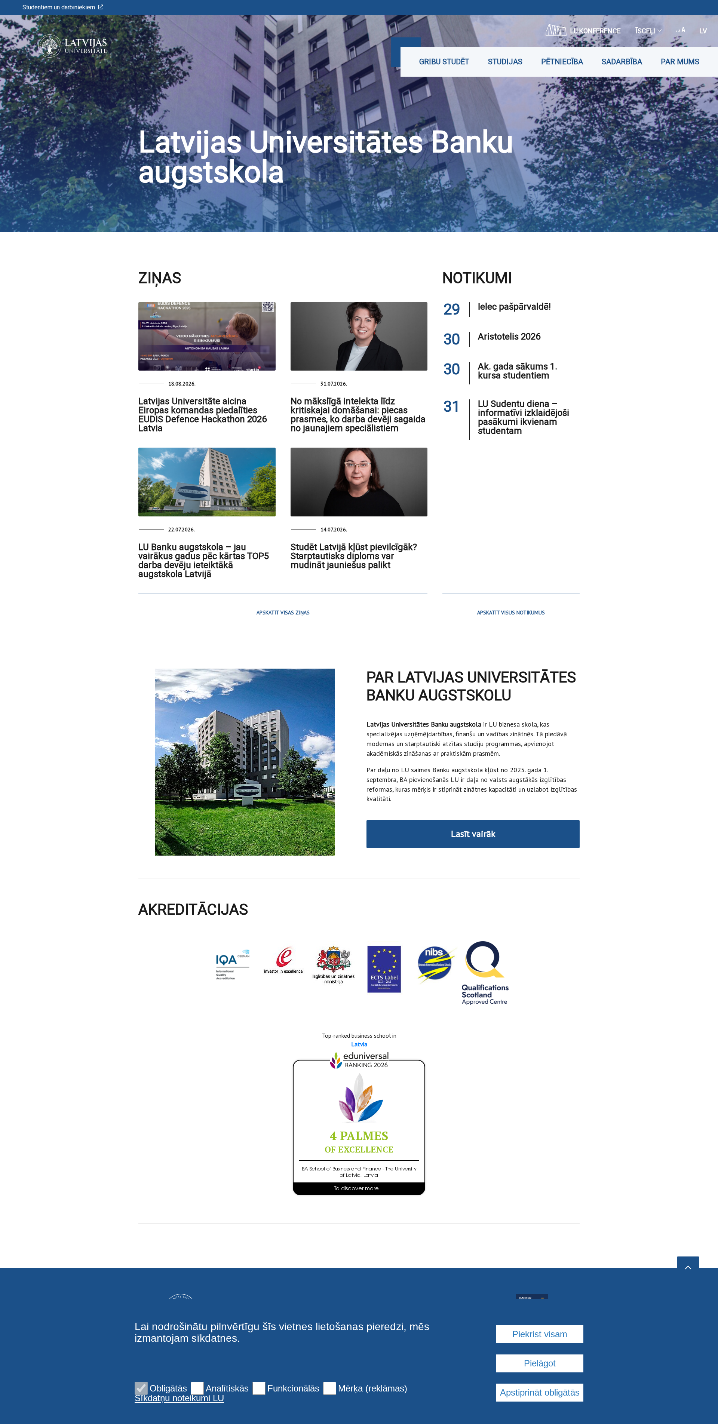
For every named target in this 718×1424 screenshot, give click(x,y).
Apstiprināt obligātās (540, 1392)
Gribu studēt (444, 61)
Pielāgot (540, 1363)
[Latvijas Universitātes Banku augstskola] (61, 46)
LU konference (595, 31)
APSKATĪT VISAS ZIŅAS (283, 612)
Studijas (505, 61)
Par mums (680, 61)
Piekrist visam (539, 1334)
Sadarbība (622, 61)
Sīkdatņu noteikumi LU (179, 1398)
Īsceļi (646, 31)
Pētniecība (562, 61)
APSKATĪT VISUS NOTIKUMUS (511, 612)
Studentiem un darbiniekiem (58, 7)
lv (703, 31)
